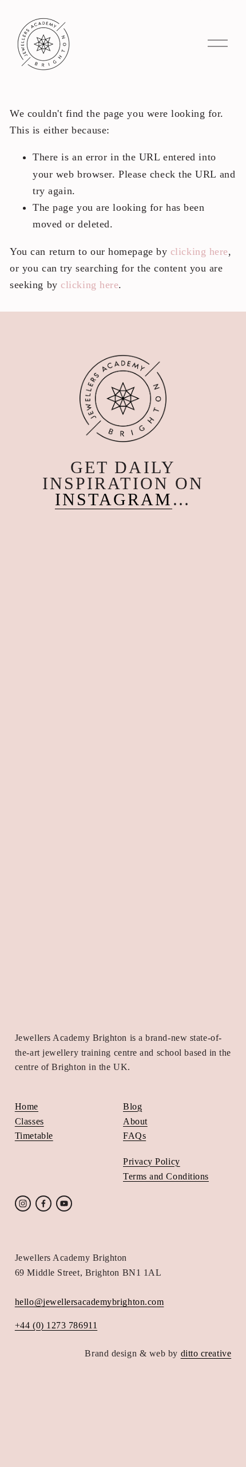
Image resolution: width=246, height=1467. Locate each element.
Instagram (113, 499)
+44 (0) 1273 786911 (56, 1325)
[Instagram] (23, 1203)
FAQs (134, 1135)
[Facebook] (43, 1203)
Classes (29, 1121)
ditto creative (206, 1353)
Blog (132, 1106)
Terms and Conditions (166, 1176)
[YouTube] (64, 1203)
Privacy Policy (151, 1161)
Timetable (34, 1135)
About (135, 1121)
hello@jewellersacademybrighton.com (89, 1302)
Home (26, 1106)
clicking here (199, 251)
